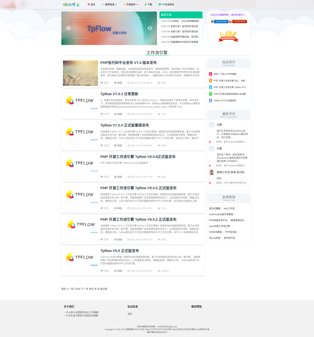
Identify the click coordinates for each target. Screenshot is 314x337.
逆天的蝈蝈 (214, 208)
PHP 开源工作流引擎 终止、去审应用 (231, 80)
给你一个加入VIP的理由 (225, 74)
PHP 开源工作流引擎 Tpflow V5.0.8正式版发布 (138, 157)
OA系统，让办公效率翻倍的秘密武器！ (185, 21)
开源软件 (131, 4)
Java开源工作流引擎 (219, 226)
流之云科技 (214, 238)
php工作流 (229, 208)
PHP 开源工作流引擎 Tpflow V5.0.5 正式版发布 (138, 188)
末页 (91, 289)
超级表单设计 (237, 220)
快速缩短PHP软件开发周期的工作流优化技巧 (188, 42)
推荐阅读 (110, 4)
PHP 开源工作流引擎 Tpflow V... (238, 183)
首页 (92, 4)
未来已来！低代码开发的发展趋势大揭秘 (186, 26)
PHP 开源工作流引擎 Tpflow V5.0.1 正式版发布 (236, 87)
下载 (149, 4)
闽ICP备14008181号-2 (157, 332)
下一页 (84, 289)
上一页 (70, 289)
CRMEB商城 (215, 232)
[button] (68, 28)
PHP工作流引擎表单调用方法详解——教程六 (235, 94)
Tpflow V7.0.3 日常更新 (119, 94)
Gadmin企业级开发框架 (221, 214)
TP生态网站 (167, 4)
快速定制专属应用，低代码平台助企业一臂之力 (190, 36)
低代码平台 (229, 238)
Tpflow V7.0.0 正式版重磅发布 (124, 125)
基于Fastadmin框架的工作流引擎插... (240, 142)
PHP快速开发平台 (218, 220)
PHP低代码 (231, 232)
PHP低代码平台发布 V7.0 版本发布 (128, 63)
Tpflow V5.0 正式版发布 (119, 251)
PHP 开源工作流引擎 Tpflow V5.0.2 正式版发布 (138, 219)
